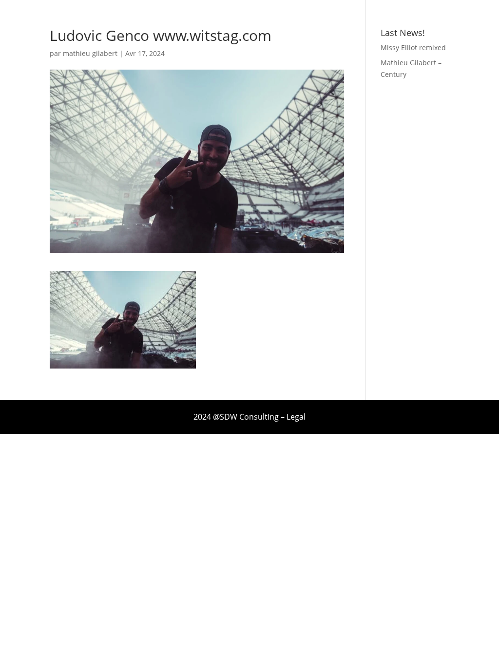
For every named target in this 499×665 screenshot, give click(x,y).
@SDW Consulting (246, 416)
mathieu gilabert (90, 53)
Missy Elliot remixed (413, 47)
